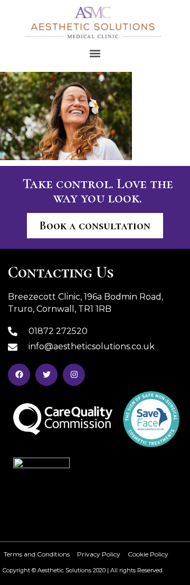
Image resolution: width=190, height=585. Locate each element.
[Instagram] (74, 375)
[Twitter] (46, 375)
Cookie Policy (148, 554)
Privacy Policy (98, 554)
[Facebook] (19, 375)
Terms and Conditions (37, 554)
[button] (95, 53)
